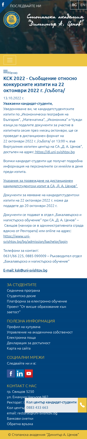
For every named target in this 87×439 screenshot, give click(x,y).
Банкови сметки (20, 418)
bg (74, 5)
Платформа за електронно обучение (37, 301)
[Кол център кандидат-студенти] (82, 405)
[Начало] (11, 19)
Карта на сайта (19, 348)
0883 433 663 (51, 404)
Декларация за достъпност (28, 343)
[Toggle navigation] (10, 60)
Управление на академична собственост (40, 332)
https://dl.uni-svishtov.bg (55, 152)
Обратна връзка (20, 424)
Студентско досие (21, 296)
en (83, 5)
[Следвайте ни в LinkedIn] (20, 373)
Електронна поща (21, 337)
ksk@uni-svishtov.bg (31, 270)
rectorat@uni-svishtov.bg (37, 413)
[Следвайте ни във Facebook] (11, 373)
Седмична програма (23, 290)
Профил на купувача (23, 327)
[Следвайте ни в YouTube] (29, 373)
